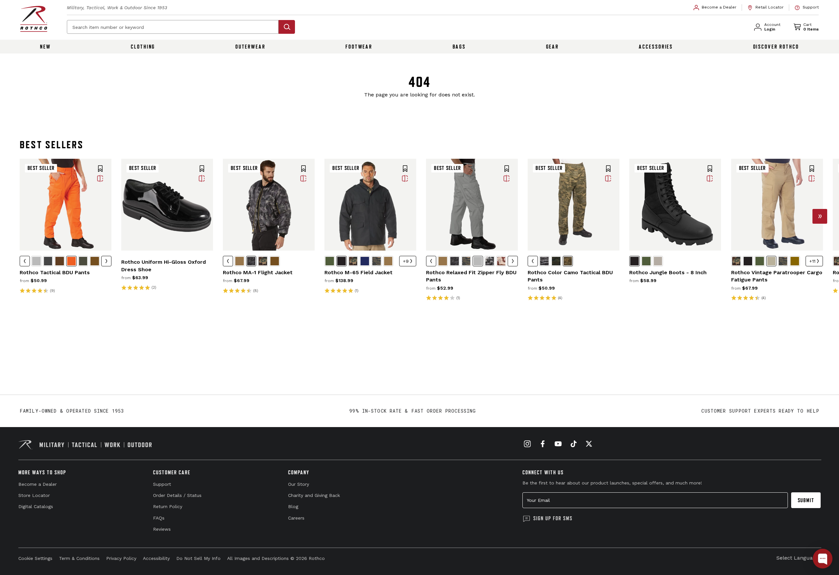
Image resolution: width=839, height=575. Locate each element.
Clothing (143, 47)
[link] (715, 7)
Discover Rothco (776, 47)
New (45, 47)
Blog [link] (293, 506)
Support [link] (162, 484)
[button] (100, 169)
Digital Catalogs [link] (35, 506)
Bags (459, 47)
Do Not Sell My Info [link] (198, 558)
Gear (552, 47)
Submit (806, 500)
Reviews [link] (162, 529)
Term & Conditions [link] (79, 558)
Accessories (656, 47)
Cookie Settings (35, 558)
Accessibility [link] (156, 558)
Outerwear (250, 47)
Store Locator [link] (34, 495)
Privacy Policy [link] (121, 558)
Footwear (358, 47)
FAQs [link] (159, 518)
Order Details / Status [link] (177, 495)
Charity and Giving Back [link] (314, 495)
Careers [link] (296, 518)
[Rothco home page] (33, 19)
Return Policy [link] (167, 506)
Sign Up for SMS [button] (553, 518)
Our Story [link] (298, 484)
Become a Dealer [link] (37, 484)
